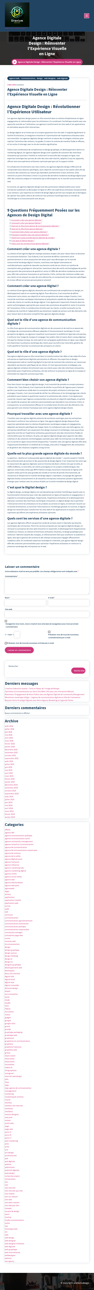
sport (7, 1214)
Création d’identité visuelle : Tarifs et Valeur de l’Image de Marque (32, 688)
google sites (10, 1023)
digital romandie (12, 985)
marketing (9, 1094)
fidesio (8, 1008)
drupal (7, 991)
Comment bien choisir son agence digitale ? (29, 232)
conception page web (14, 935)
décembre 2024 (11, 785)
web (6, 1234)
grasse (7, 1052)
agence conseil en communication (19, 844)
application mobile (13, 900)
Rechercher (13, 666)
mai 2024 (8, 805)
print (7, 1146)
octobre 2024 (10, 790)
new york (8, 1117)
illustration (10, 1061)
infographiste (11, 1070)
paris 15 (8, 1135)
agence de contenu (13, 853)
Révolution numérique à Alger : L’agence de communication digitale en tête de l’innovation (42, 697)
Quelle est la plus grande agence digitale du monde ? (33, 237)
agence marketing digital (15, 870)
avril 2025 (9, 773)
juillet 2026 (9, 729)
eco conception (11, 994)
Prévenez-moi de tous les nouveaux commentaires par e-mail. (63, 636)
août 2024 (9, 796)
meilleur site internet (14, 1105)
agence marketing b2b (14, 868)
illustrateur (10, 1058)
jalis (6, 1079)
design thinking (11, 956)
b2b (6, 912)
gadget (8, 1017)
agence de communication (16, 847)
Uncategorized (11, 1229)
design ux (9, 961)
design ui (8, 959)
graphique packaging (13, 1032)
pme (7, 1143)
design (39, 78)
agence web (14, 78)
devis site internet (12, 973)
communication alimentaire (17, 923)
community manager (14, 932)
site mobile (9, 1193)
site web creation (12, 1202)
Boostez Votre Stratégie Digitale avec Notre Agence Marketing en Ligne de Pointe (39, 700)
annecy (8, 894)
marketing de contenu (14, 1097)
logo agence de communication (18, 1088)
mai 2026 (8, 735)
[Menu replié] (86, 15)
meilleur (8, 1102)
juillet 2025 (9, 764)
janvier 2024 (10, 817)
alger (7, 891)
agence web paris (12, 885)
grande (8, 1029)
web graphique (11, 1249)
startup (8, 1217)
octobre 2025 (10, 755)
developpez (10, 970)
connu (7, 938)
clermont (9, 915)
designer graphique (13, 964)
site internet (10, 1188)
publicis (8, 1164)
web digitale (62, 78)
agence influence (12, 865)
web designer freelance (14, 1243)
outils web (9, 1123)
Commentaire (11, 576)
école (7, 997)
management (10, 1091)
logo (7, 1085)
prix (6, 1149)
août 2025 (9, 761)
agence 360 (9, 832)
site (6, 1185)
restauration (10, 1179)
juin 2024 (8, 802)
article (7, 906)
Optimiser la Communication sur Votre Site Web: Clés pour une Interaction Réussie (39, 691)
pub (6, 1158)
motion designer (12, 1114)
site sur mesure (11, 1196)
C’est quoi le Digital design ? (23, 240)
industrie (8, 1067)
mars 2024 (9, 811)
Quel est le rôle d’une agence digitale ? (27, 229)
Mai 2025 (11, 84)
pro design (9, 1152)
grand (7, 1026)
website (8, 1258)
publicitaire (10, 1167)
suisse (7, 1223)
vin (6, 1232)
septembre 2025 (11, 758)
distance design (11, 988)
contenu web (10, 941)
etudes (8, 1003)
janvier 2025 (10, 782)
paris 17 (8, 1138)
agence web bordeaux (14, 882)
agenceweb (9, 888)
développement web (13, 967)
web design (9, 1237)
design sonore (11, 953)
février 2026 (10, 743)
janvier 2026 (10, 746)
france (7, 1014)
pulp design (10, 1173)
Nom (7, 597)
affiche (7, 829)
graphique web (11, 1035)
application (10, 897)
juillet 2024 (9, 799)
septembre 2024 (11, 793)
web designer (49, 78)
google (8, 1020)
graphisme (9, 1038)
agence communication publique (18, 835)
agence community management (19, 841)
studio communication (14, 1220)
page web (9, 1129)
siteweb (8, 1208)
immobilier (9, 1064)
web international (12, 1252)
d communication (12, 944)
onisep (8, 1120)
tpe (6, 1226)
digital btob (10, 979)
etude (7, 1000)
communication (28, 78)
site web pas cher (12, 1205)
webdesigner (10, 1255)
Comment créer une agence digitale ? (26, 220)
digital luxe (9, 982)
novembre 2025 (11, 752)
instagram (9, 1073)
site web (8, 1199)
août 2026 (9, 726)
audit (7, 909)
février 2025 (10, 779)
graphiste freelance (13, 1047)
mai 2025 (8, 770)
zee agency (9, 1261)
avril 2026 (9, 738)
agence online (11, 873)
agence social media (13, 876)
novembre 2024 (11, 787)
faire (7, 1006)
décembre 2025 (11, 749)
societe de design (12, 1211)
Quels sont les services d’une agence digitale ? (30, 243)
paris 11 (8, 1132)
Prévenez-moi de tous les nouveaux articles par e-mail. (30, 643)
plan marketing (11, 1141)
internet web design (13, 1076)
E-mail (51, 597)
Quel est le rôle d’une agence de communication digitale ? (35, 226)
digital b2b (9, 976)
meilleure (9, 1108)
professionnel (11, 1155)
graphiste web (11, 1050)
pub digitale (10, 1161)
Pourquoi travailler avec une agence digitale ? (30, 234)
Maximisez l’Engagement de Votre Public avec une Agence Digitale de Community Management (44, 694)
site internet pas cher (14, 1190)
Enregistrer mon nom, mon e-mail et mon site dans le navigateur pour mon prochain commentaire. (42, 625)
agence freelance (12, 862)
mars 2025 (9, 776)
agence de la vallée (13, 856)
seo (6, 1182)
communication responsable (17, 929)
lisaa (7, 1082)
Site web (8, 609)
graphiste (9, 1044)
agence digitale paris (13, 859)
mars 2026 (9, 740)
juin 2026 (8, 732)
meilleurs (9, 1111)
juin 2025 (8, 767)
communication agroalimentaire (18, 920)
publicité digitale (12, 1170)
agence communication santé (17, 838)
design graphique (12, 950)
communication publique (15, 926)
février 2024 (10, 814)
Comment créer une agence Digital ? (26, 223)
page (7, 1126)
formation (9, 1011)
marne (7, 1099)
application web (11, 903)
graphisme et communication (17, 1041)
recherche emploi (12, 1176)
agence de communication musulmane (21, 850)
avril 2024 (9, 808)
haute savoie (10, 1055)
